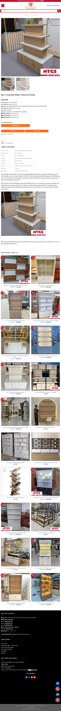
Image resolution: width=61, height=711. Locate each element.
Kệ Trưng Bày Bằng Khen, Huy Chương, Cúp (15, 568)
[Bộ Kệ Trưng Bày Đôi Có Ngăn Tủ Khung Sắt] (45, 376)
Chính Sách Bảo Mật (6, 649)
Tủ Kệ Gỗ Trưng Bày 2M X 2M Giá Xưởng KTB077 (15, 285)
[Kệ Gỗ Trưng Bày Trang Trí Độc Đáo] (15, 482)
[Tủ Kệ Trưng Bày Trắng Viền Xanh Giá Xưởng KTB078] (45, 305)
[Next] (56, 47)
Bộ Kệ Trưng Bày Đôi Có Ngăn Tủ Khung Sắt (45, 392)
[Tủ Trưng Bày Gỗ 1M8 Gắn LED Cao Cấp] (45, 552)
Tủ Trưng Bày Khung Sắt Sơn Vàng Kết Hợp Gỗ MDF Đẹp (15, 356)
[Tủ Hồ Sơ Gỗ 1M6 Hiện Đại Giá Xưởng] (15, 587)
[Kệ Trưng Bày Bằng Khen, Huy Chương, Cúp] (15, 552)
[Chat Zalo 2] (58, 694)
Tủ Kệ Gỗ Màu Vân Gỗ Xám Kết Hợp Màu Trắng (45, 462)
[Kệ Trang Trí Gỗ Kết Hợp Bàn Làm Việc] (45, 411)
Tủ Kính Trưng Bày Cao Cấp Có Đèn (45, 603)
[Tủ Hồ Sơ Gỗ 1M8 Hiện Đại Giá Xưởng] (15, 305)
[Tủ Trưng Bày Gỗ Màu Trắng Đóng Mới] (15, 446)
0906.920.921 (15, 634)
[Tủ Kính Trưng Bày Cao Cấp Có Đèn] (45, 587)
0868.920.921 (14, 113)
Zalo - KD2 (37, 131)
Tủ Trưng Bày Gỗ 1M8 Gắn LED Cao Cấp (45, 568)
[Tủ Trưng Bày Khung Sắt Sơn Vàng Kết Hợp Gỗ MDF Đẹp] (15, 340)
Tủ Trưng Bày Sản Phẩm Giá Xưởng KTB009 (15, 532)
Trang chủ (27, 14)
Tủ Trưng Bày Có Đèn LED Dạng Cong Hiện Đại (45, 355)
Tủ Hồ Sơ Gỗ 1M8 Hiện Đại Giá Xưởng (15, 320)
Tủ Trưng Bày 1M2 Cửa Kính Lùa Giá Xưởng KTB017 (45, 497)
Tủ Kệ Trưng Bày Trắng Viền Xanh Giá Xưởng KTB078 (45, 320)
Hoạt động (4, 651)
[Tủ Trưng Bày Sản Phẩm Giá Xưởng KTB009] (15, 517)
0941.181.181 (14, 115)
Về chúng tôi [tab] (9, 143)
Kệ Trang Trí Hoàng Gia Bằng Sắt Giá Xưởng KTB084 (15, 427)
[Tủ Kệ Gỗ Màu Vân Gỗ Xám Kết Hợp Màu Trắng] (45, 446)
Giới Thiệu (4, 643)
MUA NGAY (15, 125)
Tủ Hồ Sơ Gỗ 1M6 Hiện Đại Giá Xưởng (15, 603)
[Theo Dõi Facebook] (38, 1)
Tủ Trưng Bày (33, 14)
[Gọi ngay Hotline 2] (58, 699)
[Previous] (4, 47)
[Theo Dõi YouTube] (42, 1)
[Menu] (2, 5)
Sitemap (3, 653)
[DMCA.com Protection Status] (32, 670)
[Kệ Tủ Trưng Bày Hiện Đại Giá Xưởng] (15, 376)
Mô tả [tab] (2, 143)
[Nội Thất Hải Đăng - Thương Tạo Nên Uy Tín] (30, 5)
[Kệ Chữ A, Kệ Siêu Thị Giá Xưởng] (45, 517)
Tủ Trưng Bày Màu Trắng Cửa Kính (45, 285)
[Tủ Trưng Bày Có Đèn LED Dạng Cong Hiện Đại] (45, 340)
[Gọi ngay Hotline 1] (58, 688)
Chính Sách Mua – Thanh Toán (9, 645)
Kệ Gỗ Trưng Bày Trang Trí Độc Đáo (15, 497)
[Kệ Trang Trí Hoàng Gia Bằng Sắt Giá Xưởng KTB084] (15, 411)
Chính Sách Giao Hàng (7, 647)
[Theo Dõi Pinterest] (32, 677)
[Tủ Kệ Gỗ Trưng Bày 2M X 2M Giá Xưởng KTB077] (15, 269)
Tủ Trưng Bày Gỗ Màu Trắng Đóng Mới (15, 462)
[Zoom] (3, 74)
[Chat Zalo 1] (58, 683)
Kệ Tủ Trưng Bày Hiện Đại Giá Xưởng (15, 392)
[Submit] (58, 11)
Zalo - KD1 (13, 131)
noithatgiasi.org (12, 630)
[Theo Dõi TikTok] (40, 1)
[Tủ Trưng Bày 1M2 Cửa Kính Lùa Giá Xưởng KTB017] (45, 482)
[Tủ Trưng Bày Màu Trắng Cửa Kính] (45, 269)
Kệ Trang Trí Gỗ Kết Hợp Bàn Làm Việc (45, 427)
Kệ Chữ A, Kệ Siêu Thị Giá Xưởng (46, 532)
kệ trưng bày (56, 241)
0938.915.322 (14, 117)
